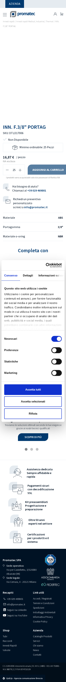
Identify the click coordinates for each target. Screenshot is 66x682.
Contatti (37, 654)
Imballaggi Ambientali (44, 612)
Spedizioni (38, 607)
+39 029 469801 (36, 190)
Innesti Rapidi (10, 645)
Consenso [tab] (10, 275)
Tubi (5, 636)
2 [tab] (32, 450)
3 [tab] (37, 450)
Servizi (36, 641)
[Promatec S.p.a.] (22, 12)
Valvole (6, 650)
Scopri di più (33, 437)
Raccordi (7, 641)
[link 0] (46, 265)
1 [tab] (26, 450)
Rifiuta (33, 413)
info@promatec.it (36, 207)
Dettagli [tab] (28, 275)
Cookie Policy (40, 621)
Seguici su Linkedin (16, 610)
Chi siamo (38, 645)
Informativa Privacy (43, 617)
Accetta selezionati (33, 401)
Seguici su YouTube (16, 615)
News (36, 650)
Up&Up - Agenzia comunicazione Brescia (24, 678)
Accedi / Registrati (42, 598)
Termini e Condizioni (43, 603)
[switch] (56, 350)
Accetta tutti (33, 389)
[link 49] (55, 14)
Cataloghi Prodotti (42, 636)
